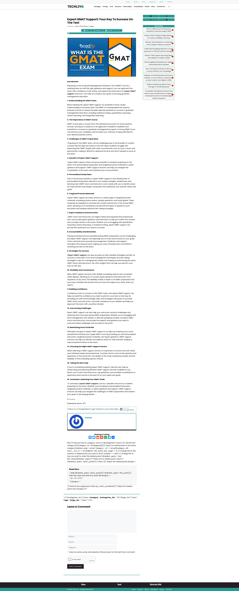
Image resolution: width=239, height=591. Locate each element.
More (153, 6)
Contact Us (161, 6)
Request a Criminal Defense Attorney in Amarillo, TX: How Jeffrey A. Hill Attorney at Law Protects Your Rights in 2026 (158, 77)
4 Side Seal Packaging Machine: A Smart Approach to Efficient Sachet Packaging (158, 50)
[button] (169, 6)
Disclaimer (152, 2)
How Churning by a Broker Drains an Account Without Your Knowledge (159, 70)
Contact (169, 2)
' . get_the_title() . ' (76, 478)
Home (128, 2)
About (161, 2)
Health (147, 6)
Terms (144, 2)
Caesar (92, 26)
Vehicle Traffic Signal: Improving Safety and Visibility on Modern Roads (158, 56)
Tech (111, 6)
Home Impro (127, 6)
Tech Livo (75, 589)
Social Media (138, 6)
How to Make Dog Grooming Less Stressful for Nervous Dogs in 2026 (158, 30)
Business (118, 6)
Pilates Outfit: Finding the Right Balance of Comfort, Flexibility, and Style (158, 36)
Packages (97, 6)
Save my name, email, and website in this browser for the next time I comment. (102, 552)
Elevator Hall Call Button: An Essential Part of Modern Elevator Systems (158, 43)
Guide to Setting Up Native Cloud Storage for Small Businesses (159, 85)
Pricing (105, 6)
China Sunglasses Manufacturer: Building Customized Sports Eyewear (158, 63)
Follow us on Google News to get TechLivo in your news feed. (93, 409)
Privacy (136, 2)
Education (72, 399)
